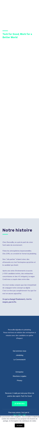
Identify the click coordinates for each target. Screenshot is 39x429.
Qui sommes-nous (19, 351)
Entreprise (19, 372)
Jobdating (19, 355)
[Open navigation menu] (34, 7)
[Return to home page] (13, 7)
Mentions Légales (19, 376)
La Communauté (19, 359)
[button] (19, 403)
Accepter (19, 425)
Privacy (19, 380)
